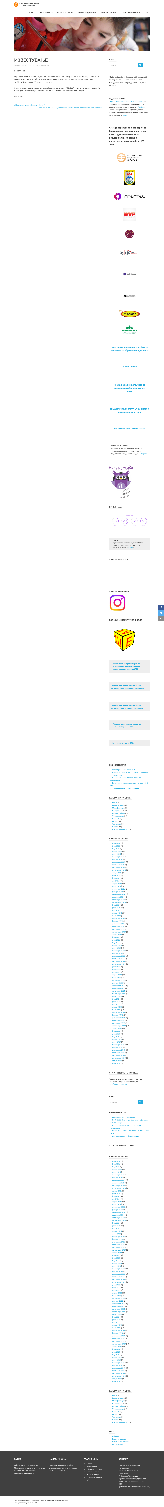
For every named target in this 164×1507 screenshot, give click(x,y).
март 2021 (116, 1009)
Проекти (115, 818)
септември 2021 (119, 993)
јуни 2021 (116, 1001)
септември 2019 (119, 1058)
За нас (31, 13)
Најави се (116, 1436)
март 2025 (116, 886)
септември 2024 (119, 902)
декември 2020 (118, 1017)
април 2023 (117, 945)
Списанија (116, 824)
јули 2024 (116, 905)
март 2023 (116, 948)
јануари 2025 (117, 891)
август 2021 (117, 996)
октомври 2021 (118, 991)
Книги (114, 802)
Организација (118, 816)
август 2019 (117, 1060)
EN (147, 13)
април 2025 (117, 883)
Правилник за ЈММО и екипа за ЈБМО (129, 428)
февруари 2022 (118, 980)
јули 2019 (116, 1063)
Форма (144, 453)
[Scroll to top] (160, 1503)
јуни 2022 (116, 969)
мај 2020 (115, 1036)
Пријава (141, 107)
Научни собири (108, 13)
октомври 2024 (118, 899)
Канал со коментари (120, 1441)
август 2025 (117, 873)
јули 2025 (116, 875)
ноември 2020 (118, 1020)
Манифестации (118, 808)
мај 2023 (115, 942)
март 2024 (116, 915)
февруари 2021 (118, 1012)
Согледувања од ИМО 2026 (123, 769)
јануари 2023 (117, 953)
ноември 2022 (118, 958)
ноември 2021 (118, 988)
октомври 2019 (118, 1055)
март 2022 (116, 977)
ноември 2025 (118, 864)
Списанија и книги (131, 13)
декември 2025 (118, 862)
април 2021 (117, 1007)
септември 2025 (119, 870)
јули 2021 (116, 999)
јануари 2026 (117, 859)
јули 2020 (116, 1031)
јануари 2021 (117, 1015)
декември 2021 (118, 985)
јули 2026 (116, 843)
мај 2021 (115, 1004)
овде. (125, 115)
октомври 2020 (118, 1023)
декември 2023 (118, 924)
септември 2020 (119, 1026)
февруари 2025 (118, 889)
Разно (114, 821)
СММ (36, 65)
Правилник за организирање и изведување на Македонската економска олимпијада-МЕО (126, 666)
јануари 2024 (117, 921)
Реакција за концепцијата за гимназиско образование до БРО (129, 388)
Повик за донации (87, 13)
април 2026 (117, 851)
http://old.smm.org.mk (118, 1084)
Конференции (118, 805)
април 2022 (117, 975)
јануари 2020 (117, 1047)
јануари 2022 (117, 983)
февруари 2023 (118, 950)
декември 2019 (118, 1050)
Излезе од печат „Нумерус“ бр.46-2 (30, 105)
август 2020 (117, 1028)
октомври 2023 (118, 929)
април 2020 (117, 1039)
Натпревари (45, 13)
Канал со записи (119, 1439)
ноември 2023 (118, 926)
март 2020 (116, 1042)
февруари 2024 (118, 918)
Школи (115, 826)
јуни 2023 (116, 940)
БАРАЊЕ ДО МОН (129, 366)
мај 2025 (115, 881)
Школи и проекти (64, 13)
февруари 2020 (118, 1044)
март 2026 (116, 854)
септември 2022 (119, 964)
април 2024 (117, 913)
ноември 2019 (118, 1052)
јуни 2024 (116, 907)
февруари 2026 (118, 856)
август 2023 (117, 934)
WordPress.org (118, 1444)
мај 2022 (115, 972)
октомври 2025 (118, 867)
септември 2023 (119, 932)
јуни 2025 (116, 878)
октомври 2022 (118, 961)
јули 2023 (116, 937)
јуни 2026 (116, 846)
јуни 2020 (116, 1034)
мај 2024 (115, 910)
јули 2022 (116, 966)
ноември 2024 (118, 897)
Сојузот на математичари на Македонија (126, 101)
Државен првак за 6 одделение (125, 788)
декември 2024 (118, 894)
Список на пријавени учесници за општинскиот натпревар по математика (70, 107)
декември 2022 (118, 956)
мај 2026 (115, 848)
